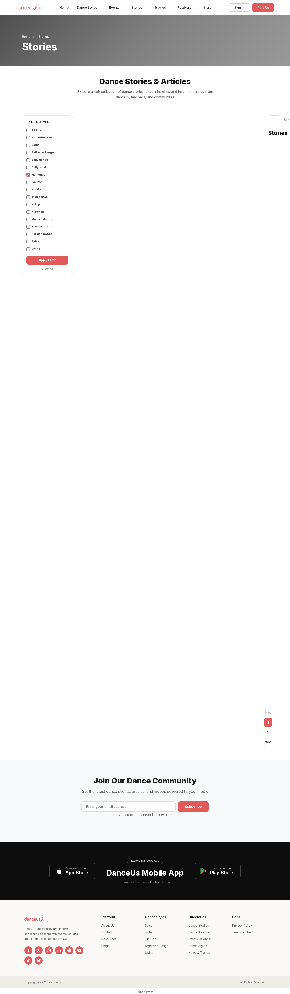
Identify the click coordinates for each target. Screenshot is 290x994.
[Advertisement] (170, 147)
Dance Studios (199, 925)
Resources (109, 939)
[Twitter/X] (39, 950)
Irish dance (39, 196)
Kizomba (37, 211)
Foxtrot (36, 182)
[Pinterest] (69, 950)
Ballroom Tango (42, 152)
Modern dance (41, 219)
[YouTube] (79, 950)
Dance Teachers (200, 932)
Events (114, 8)
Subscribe (193, 806)
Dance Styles (87, 8)
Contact (106, 932)
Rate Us (263, 7)
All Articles (39, 130)
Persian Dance (41, 234)
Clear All (47, 268)
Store (207, 8)
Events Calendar (200, 939)
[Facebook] (28, 950)
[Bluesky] (39, 960)
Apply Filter (47, 260)
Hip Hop (36, 189)
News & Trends (42, 226)
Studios (160, 8)
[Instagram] (49, 950)
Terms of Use (241, 932)
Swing (35, 248)
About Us (107, 925)
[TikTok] (28, 960)
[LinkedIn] (59, 950)
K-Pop (35, 204)
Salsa (35, 241)
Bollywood (38, 167)
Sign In (239, 7)
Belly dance (39, 159)
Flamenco (38, 174)
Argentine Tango (43, 137)
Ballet (35, 144)
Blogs (105, 946)
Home (64, 8)
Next (268, 742)
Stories (137, 8)
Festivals (185, 8)
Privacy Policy (242, 925)
